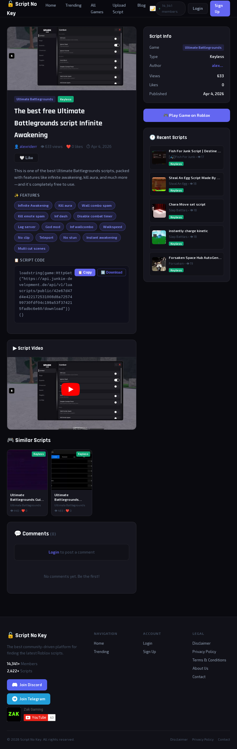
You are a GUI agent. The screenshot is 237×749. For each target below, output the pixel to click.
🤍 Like (26, 158)
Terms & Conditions (209, 660)
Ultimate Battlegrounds (34, 99)
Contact (198, 676)
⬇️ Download (111, 272)
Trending (73, 5)
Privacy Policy (204, 651)
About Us (200, 668)
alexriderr (28, 146)
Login (198, 8)
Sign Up (219, 8)
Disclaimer (201, 643)
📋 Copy (85, 272)
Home (51, 5)
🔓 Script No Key (27, 635)
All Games (97, 8)
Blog (142, 5)
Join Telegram (32, 699)
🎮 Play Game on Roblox (186, 115)
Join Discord (31, 684)
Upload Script (119, 8)
